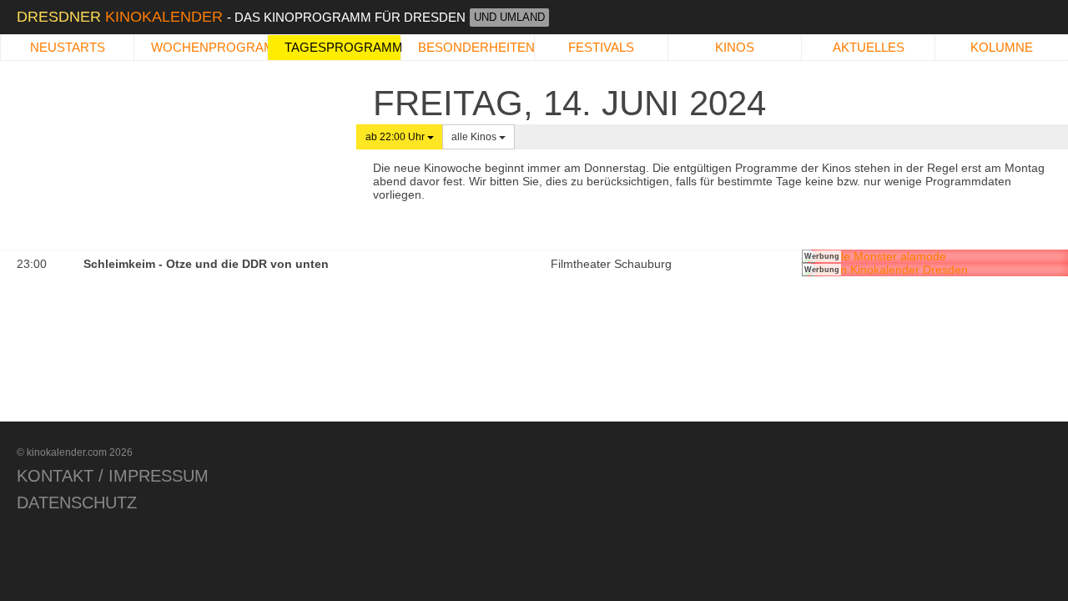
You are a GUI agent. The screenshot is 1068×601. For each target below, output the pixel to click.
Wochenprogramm (209, 47)
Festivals (601, 47)
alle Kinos (475, 137)
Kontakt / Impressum (113, 476)
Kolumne (1001, 47)
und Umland (509, 17)
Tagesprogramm (342, 47)
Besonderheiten (476, 47)
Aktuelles (868, 47)
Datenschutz (77, 502)
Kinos (734, 47)
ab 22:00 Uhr (396, 137)
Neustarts (67, 47)
